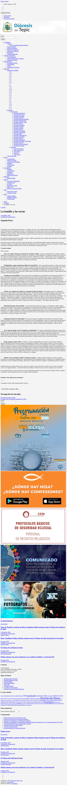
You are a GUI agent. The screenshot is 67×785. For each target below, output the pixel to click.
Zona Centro (17, 154)
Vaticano (36, 703)
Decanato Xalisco (18, 138)
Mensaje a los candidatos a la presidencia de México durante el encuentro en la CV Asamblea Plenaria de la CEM (33, 722)
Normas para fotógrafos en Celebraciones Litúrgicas (17, 720)
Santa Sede (7, 684)
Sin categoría (4, 624)
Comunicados (10, 165)
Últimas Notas (5, 731)
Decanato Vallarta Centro (20, 122)
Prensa (5, 157)
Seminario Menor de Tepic (11, 680)
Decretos (9, 166)
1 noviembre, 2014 (5, 215)
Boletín (6, 179)
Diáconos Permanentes (13, 698)
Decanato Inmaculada (19, 140)
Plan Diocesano (8, 61)
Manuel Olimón (11, 178)
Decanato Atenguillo (19, 137)
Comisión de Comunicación (8, 217)
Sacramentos (7, 168)
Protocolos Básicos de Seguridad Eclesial (14, 728)
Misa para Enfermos (12, 175)
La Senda (3, 207)
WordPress (14, 783)
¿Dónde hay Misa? (9, 686)
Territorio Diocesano (12, 54)
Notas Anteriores (5, 711)
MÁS (5, 194)
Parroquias (10, 110)
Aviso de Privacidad (9, 18)
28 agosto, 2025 (5, 641)
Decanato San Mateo (19, 116)
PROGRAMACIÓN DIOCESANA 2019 (15, 718)
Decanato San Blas (19, 126)
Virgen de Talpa (42, 703)
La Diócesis (7, 42)
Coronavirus (49, 695)
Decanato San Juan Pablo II (21, 144)
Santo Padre (24, 703)
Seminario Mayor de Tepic (11, 678)
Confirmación (10, 171)
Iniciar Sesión (7, 15)
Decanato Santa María (19, 131)
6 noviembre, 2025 (5, 632)
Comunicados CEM (41, 695)
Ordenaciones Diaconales (8, 702)
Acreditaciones (11, 159)
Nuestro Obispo (5, 635)
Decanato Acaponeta (19, 125)
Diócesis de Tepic (21, 698)
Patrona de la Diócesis (13, 49)
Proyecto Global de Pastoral (14, 188)
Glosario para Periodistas (13, 162)
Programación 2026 (12, 63)
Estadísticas (10, 52)
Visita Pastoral (11, 199)
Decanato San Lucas (19, 114)
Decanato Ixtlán (18, 134)
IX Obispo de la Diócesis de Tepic (12, 648)
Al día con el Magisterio (13, 181)
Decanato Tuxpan (18, 129)
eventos (27, 698)
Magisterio (17, 700)
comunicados (31, 696)
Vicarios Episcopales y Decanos (15, 58)
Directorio (6, 69)
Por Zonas (13, 147)
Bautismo (9, 169)
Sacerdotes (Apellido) (12, 70)
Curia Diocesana (11, 57)
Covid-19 (55, 696)
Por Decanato (13, 111)
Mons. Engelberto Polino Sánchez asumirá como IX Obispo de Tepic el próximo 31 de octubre (32, 638)
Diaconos (6, 698)
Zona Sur (16, 153)
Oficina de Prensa (11, 160)
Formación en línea (12, 191)
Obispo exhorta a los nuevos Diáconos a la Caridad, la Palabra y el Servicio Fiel (27, 657)
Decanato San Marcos (19, 113)
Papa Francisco (48, 702)
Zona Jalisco (17, 151)
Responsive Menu (5, 12)
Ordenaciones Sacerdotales (21, 702)
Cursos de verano (11, 193)
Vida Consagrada (11, 156)
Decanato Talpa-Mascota (20, 135)
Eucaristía (9, 172)
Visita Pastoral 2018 (57, 703)
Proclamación (10, 64)
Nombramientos (42, 700)
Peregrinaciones (4, 703)
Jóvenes (3, 700)
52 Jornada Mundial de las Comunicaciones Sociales (17, 723)
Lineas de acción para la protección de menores (16, 719)
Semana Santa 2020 (30, 703)
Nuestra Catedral (11, 46)
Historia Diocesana (12, 48)
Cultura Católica (11, 196)
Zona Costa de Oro (19, 150)
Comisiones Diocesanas (13, 67)
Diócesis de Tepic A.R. (16, 780)
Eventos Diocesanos (6, 653)
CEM (24, 696)
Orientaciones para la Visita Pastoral (13, 725)
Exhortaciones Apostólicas (35, 698)
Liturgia (13, 700)
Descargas (2, 698)
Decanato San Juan (19, 117)
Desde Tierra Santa (12, 185)
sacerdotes (18, 703)
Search (2, 36)
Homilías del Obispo (50, 698)
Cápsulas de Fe (11, 182)
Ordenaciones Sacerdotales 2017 (34, 702)
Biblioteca (6, 176)
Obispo (48, 700)
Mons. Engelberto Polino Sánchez (19, 45)
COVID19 (60, 695)
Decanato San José (18, 142)
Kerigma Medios (8, 681)
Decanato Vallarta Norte (20, 120)
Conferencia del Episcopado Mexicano (14, 689)
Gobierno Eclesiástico (9, 55)
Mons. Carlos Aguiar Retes (32, 700)
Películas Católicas (12, 197)
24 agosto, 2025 (5, 660)
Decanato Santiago (18, 128)
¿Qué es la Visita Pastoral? (11, 726)
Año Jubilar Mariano (5, 695)
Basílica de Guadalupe (14, 695)
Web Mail (6, 17)
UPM (5, 190)
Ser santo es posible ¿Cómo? (8, 397)
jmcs (61, 698)
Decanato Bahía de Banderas (21, 119)
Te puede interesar (7, 621)
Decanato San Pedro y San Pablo (22, 141)
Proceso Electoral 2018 (11, 703)
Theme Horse (10, 782)
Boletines (9, 163)
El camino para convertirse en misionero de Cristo (13, 399)
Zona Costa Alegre (18, 148)
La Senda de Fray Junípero (11, 687)
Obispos (9, 43)
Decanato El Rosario (19, 145)
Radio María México (9, 683)
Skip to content (4, 1)
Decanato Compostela (19, 132)
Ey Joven (9, 184)
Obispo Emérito (54, 700)
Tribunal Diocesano (12, 60)
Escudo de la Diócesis (13, 51)
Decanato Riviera (18, 123)
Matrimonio (10, 173)
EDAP (9, 66)
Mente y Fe (10, 187)
